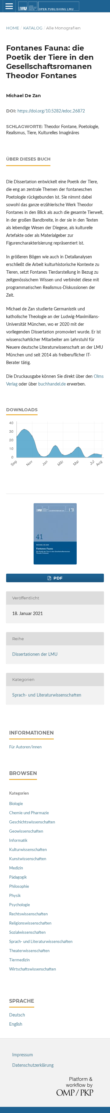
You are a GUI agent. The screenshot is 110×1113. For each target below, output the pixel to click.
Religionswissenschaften (30, 923)
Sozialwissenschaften (27, 933)
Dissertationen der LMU (34, 654)
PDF (57, 577)
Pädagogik (18, 877)
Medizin (16, 868)
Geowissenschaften (26, 832)
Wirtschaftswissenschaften (32, 969)
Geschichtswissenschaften (32, 822)
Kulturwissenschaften (28, 850)
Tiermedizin (19, 960)
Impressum (22, 1055)
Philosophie (19, 887)
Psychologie (19, 905)
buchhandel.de (52, 384)
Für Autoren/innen (25, 747)
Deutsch (17, 1015)
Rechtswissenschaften (28, 914)
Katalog (32, 27)
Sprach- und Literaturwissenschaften (46, 695)
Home (12, 27)
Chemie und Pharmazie (29, 813)
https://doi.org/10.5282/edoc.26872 (51, 111)
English (15, 1024)
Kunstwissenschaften (27, 859)
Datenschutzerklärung (32, 1065)
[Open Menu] (9, 6)
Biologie (16, 804)
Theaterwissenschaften (29, 951)
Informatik (18, 841)
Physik (15, 896)
